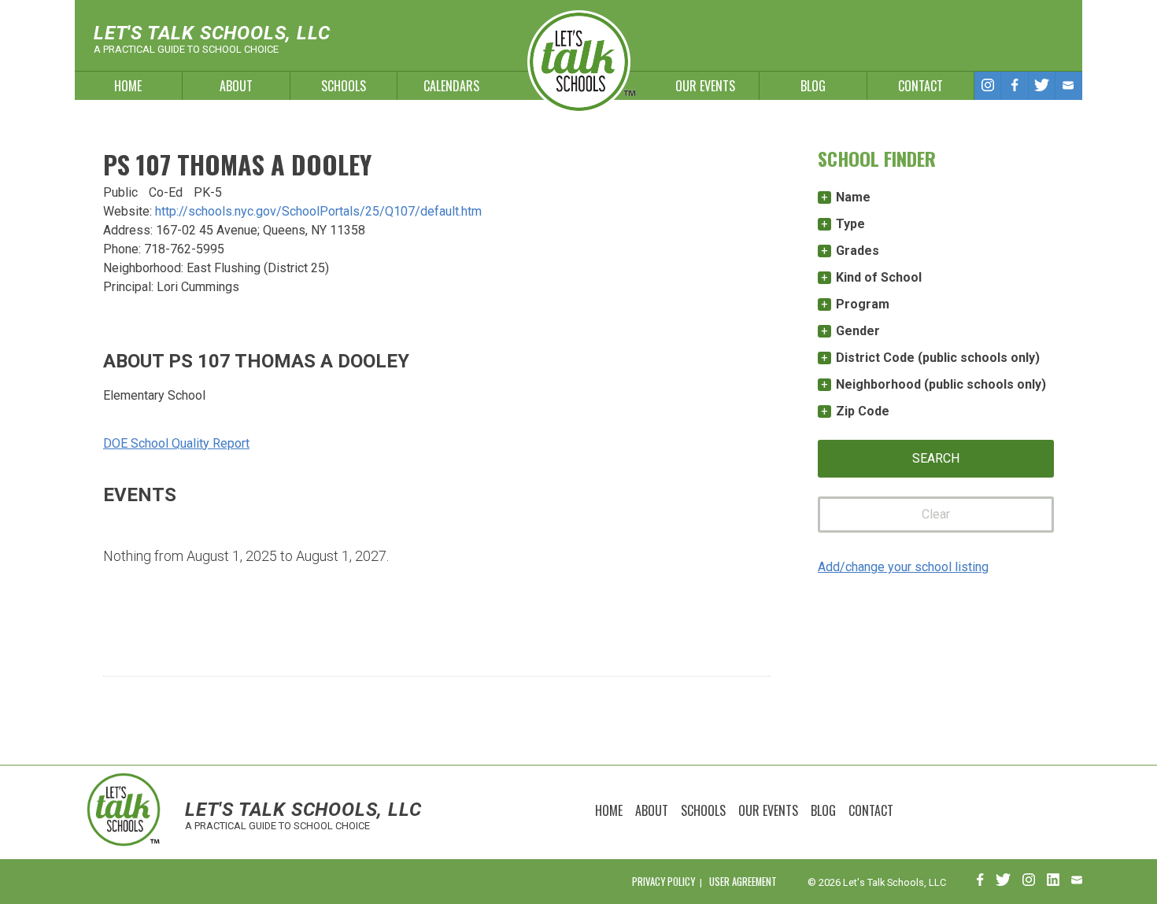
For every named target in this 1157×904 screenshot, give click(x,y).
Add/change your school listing (903, 566)
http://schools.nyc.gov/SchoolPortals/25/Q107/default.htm (318, 211)
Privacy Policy (663, 881)
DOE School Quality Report (176, 443)
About (236, 85)
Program (862, 304)
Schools (343, 85)
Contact (920, 85)
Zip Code (862, 411)
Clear (936, 514)
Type (850, 223)
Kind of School (879, 277)
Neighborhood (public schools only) (941, 384)
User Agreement (743, 881)
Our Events (705, 85)
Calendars (451, 85)
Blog (813, 85)
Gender (858, 330)
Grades (857, 250)
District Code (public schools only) (938, 357)
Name (853, 197)
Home (128, 85)
